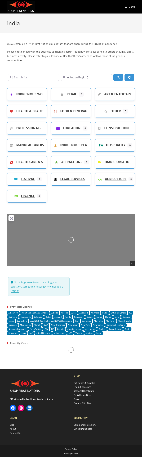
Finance (28, 196)
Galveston (78, 317)
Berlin (105, 312)
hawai (99, 317)
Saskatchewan (115, 329)
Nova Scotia (35, 329)
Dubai (48, 317)
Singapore (12, 333)
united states (59, 333)
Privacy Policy (71, 449)
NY (52, 329)
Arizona (64, 312)
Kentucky (126, 317)
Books (77, 399)
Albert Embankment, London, (35, 312)
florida (68, 317)
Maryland (110, 321)
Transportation (118, 162)
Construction (116, 128)
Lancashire (22, 321)
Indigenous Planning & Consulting (91, 145)
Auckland (83, 312)
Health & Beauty (30, 111)
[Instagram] (21, 408)
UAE (31, 333)
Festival (28, 179)
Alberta (54, 312)
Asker (73, 312)
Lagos (11, 321)
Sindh (127, 329)
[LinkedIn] (29, 408)
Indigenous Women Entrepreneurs (46, 94)
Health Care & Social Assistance (43, 162)
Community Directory (85, 424)
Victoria (79, 333)
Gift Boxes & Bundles (84, 382)
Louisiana (86, 321)
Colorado (38, 317)
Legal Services (72, 179)
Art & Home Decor (83, 395)
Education (72, 128)
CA (130, 312)
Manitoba (98, 321)
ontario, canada (74, 329)
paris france (90, 329)
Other (115, 111)
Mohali (37, 325)
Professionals (28, 128)
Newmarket (98, 325)
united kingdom (43, 333)
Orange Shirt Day (82, 403)
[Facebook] (13, 408)
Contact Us (15, 432)
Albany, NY (13, 312)
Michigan (12, 325)
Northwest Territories (115, 325)
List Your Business (83, 428)
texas (23, 333)
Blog (12, 424)
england (58, 317)
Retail (72, 94)
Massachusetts (124, 321)
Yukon (98, 333)
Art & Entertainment (122, 94)
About (13, 428)
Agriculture (115, 179)
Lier (77, 321)
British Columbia (118, 312)
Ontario (60, 329)
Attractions (71, 162)
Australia (95, 312)
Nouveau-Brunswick (17, 329)
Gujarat (90, 317)
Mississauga (25, 325)
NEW (45, 325)
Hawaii (108, 317)
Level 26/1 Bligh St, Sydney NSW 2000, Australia (51, 321)
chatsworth (26, 317)
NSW (46, 329)
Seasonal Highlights (84, 390)
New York (85, 325)
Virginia (89, 333)
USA (70, 333)
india (117, 317)
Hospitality (115, 145)
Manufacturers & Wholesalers (43, 145)
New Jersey (73, 325)
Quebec (102, 329)
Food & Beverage (74, 111)
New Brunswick (58, 325)
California (12, 317)
